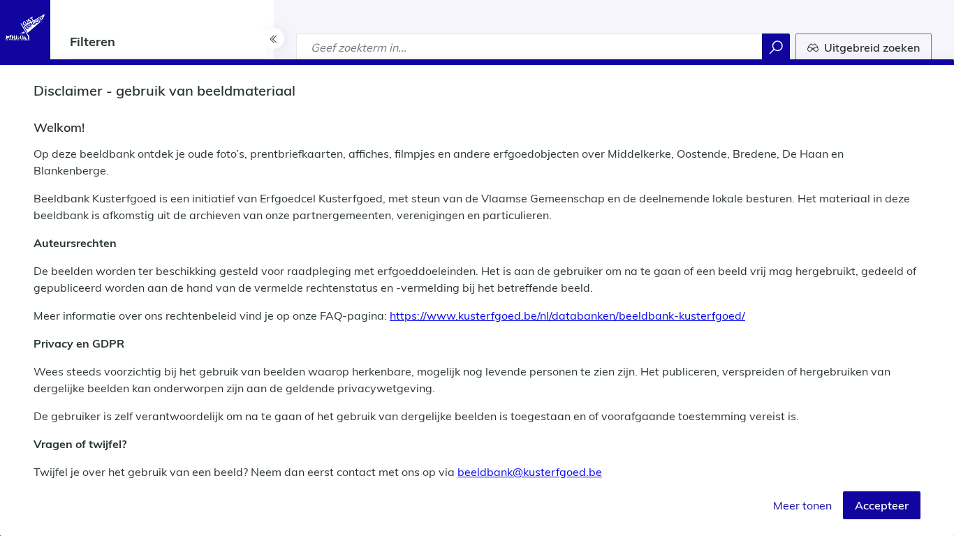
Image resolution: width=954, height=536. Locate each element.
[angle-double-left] (273, 38)
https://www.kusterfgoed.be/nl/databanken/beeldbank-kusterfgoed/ (567, 315)
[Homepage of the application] (25, 27)
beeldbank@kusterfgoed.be (529, 472)
